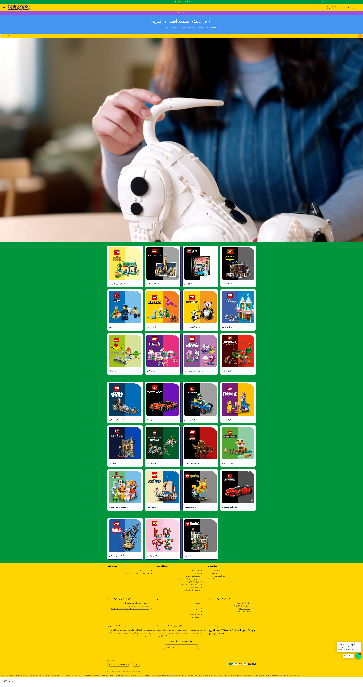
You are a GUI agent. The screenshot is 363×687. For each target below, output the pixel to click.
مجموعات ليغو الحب (154, 555)
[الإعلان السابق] (4, 2)
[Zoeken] (360, 36)
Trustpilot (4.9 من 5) (243, 603)
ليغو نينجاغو (226, 371)
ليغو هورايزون (152, 463)
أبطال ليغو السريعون (230, 507)
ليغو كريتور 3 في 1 (191, 327)
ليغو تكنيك (150, 419)
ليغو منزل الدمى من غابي (194, 371)
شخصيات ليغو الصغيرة (117, 507)
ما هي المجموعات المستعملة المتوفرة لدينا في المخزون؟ (130, 609)
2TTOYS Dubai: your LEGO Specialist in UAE (121, 671)
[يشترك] (197, 646)
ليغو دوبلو (112, 371)
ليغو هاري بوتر (114, 463)
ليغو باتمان (226, 283)
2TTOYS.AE (196, 570)
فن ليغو (187, 283)
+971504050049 (189, 590)
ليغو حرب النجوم (115, 419)
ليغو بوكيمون (189, 507)
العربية (323, 1)
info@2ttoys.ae (195, 587)
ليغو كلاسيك (151, 327)
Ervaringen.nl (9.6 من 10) (241, 606)
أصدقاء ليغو (151, 371)
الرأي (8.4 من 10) (244, 609)
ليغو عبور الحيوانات (116, 283)
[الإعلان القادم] (359, 2)
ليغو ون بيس (151, 507)
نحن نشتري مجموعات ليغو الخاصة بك (136, 603)
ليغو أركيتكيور (152, 283)
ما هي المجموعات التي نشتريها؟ (138, 606)
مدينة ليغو (112, 327)
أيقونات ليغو (189, 555)
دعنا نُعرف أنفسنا (217, 570)
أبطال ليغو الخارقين (116, 555)
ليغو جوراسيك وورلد (192, 463)
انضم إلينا (215, 579)
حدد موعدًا (129, 573)
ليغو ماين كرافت (228, 463)
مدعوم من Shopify (137, 671)
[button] (4, 7)
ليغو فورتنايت (227, 419)
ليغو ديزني (226, 327)
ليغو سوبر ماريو (190, 419)
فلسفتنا (214, 573)
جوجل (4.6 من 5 (244, 611)
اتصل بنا (146, 570)
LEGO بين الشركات (218, 576)
